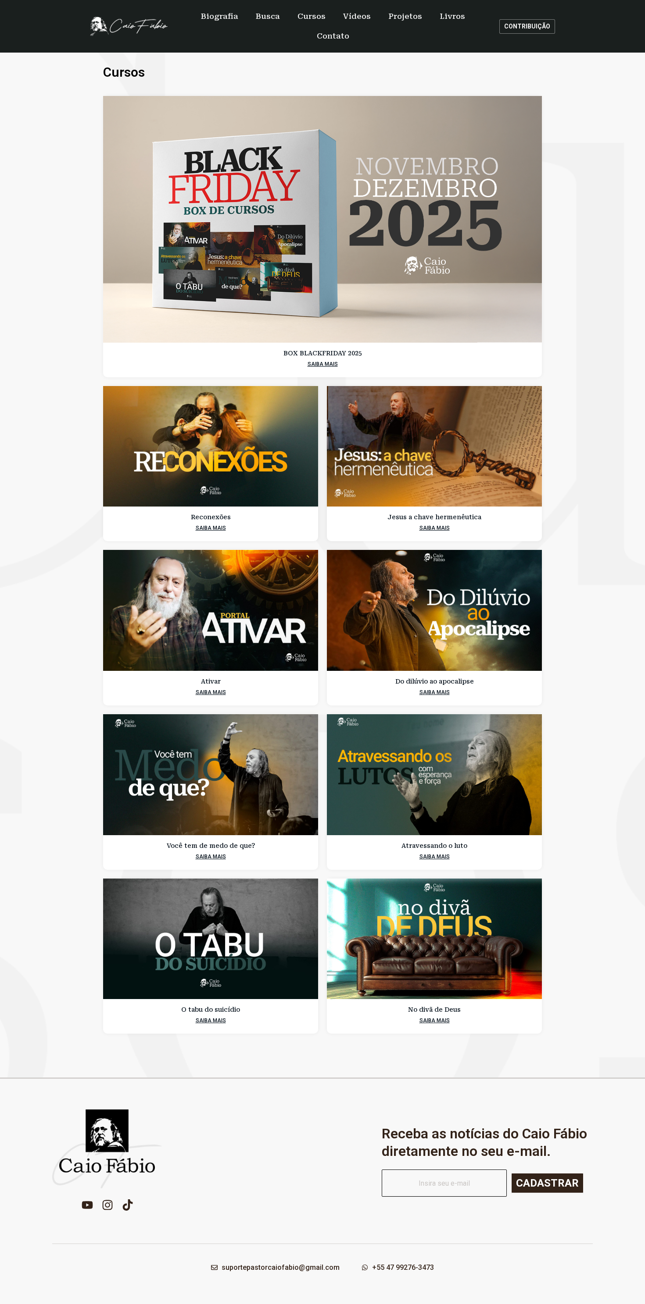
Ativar (211, 681)
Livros (452, 16)
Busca (268, 16)
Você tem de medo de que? (211, 845)
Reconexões (211, 517)
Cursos (311, 16)
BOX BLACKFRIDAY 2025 (322, 353)
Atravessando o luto (434, 845)
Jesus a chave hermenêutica (434, 517)
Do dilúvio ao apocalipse (434, 681)
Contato (333, 36)
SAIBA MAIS (323, 364)
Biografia (219, 16)
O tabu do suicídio (210, 1009)
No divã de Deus (434, 1009)
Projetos (405, 16)
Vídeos (357, 16)
